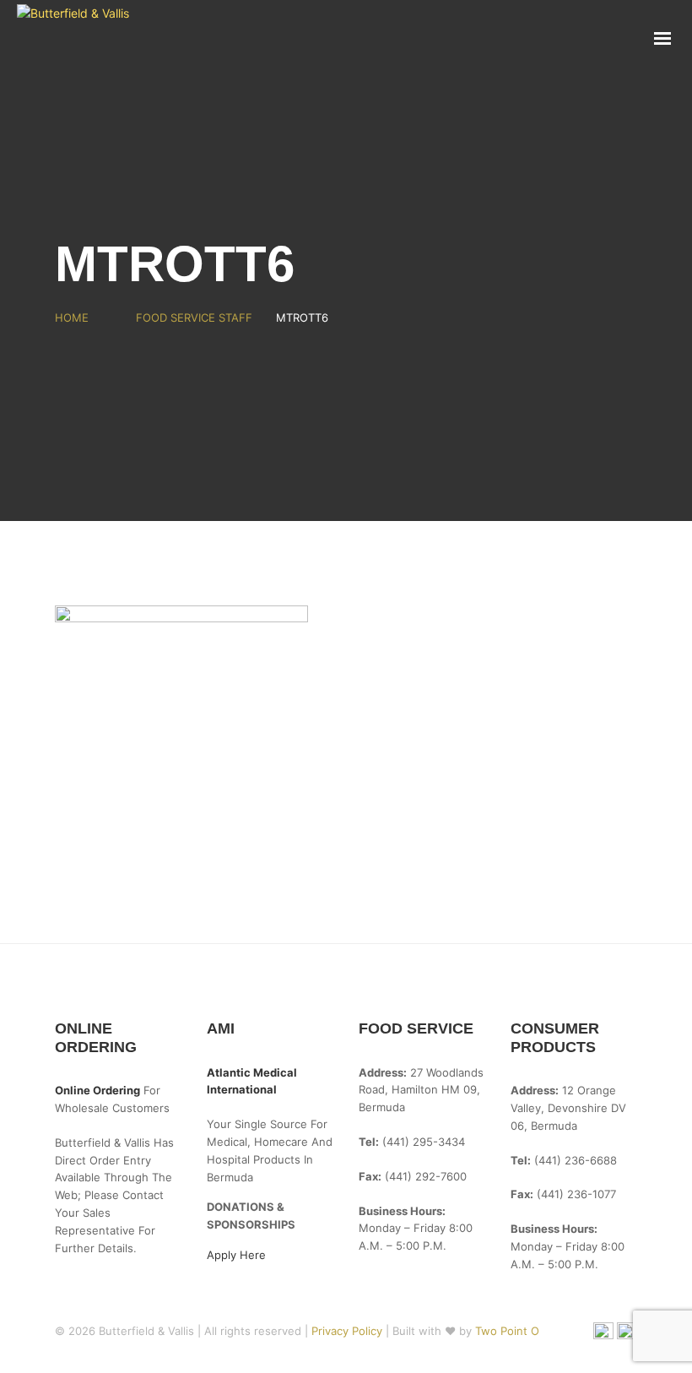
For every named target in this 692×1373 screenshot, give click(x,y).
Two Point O (507, 1331)
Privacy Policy (348, 1331)
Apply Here (236, 1255)
